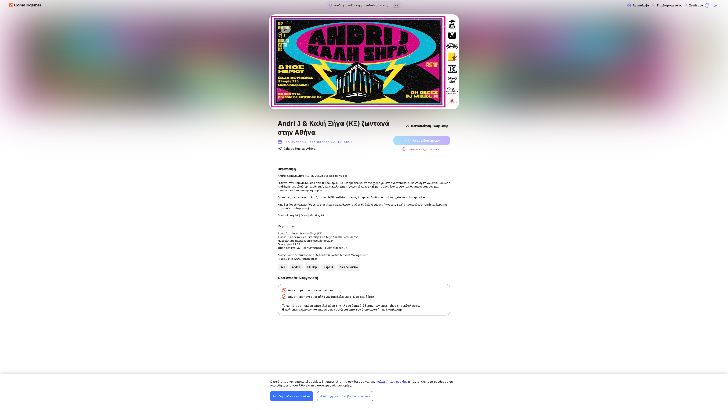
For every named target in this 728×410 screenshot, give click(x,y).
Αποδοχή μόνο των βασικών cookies (345, 396)
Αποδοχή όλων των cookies (291, 396)
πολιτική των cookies (391, 381)
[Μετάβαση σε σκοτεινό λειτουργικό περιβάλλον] (715, 5)
